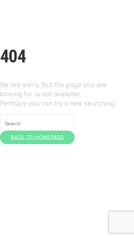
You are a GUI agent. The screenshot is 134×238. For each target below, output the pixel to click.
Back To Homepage (37, 137)
